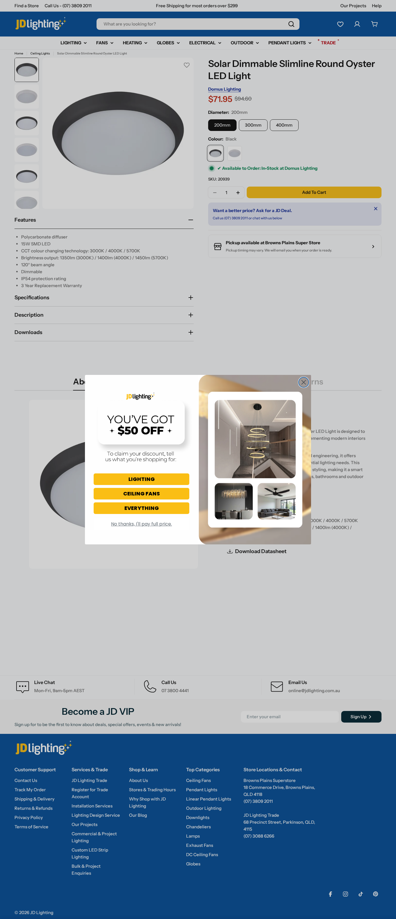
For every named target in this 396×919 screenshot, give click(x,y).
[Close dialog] (304, 382)
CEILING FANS (141, 493)
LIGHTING (141, 479)
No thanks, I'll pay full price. (141, 524)
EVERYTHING (141, 508)
